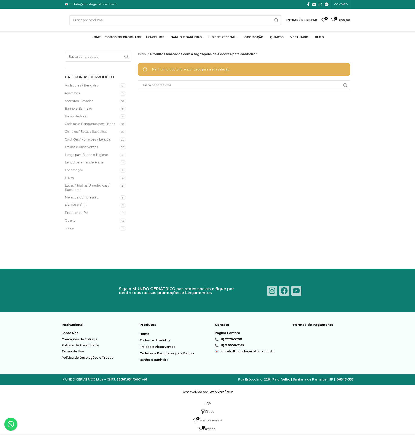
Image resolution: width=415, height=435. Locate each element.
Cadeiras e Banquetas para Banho (167, 353)
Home (144, 334)
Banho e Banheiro (154, 360)
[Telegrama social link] (326, 4)
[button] (10, 424)
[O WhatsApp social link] (320, 4)
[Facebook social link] (308, 4)
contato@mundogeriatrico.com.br (93, 4)
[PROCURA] (276, 20)
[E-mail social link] (314, 4)
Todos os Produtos (155, 340)
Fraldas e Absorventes (157, 347)
